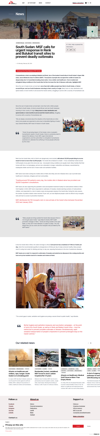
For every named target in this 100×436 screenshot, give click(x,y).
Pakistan (89, 368)
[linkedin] (74, 49)
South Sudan (12, 368)
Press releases (20, 368)
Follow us (75, 404)
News (40, 3)
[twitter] (71, 49)
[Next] (90, 343)
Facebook (11, 404)
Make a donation (78, 3)
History (32, 404)
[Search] (88, 3)
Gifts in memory (77, 408)
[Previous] (88, 343)
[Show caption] (82, 129)
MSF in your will (77, 410)
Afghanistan (71, 368)
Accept (78, 426)
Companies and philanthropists (81, 412)
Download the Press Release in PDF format (29, 71)
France (94, 368)
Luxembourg (64, 368)
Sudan (89, 370)
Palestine (63, 370)
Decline (88, 426)
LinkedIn (11, 412)
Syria (77, 368)
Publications (33, 408)
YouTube (11, 410)
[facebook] (67, 49)
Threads (11, 406)
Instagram (11, 408)
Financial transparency (36, 406)
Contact (48, 3)
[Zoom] (50, 287)
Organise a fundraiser (79, 406)
